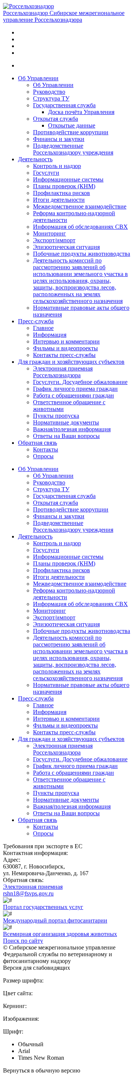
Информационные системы (68, 179)
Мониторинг (49, 233)
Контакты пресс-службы (64, 355)
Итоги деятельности (59, 199)
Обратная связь (37, 443)
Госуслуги (46, 173)
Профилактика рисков (61, 193)
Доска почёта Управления (81, 112)
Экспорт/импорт (54, 240)
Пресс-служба (36, 321)
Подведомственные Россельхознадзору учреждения (73, 149)
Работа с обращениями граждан (73, 395)
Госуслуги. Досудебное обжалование (80, 382)
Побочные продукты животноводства (81, 253)
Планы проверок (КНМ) (64, 186)
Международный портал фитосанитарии (55, 920)
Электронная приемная (33, 887)
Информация (49, 335)
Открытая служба (55, 119)
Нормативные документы (66, 422)
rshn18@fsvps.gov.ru (28, 893)
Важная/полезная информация (72, 429)
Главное (43, 328)
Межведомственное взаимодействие (79, 206)
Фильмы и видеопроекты (65, 348)
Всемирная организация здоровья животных (60, 934)
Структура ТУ (51, 98)
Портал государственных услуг (43, 907)
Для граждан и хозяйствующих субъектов (71, 361)
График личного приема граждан (75, 389)
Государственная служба (64, 105)
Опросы (43, 456)
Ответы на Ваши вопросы (66, 436)
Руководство (49, 91)
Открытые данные (71, 125)
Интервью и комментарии (66, 341)
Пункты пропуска (56, 415)
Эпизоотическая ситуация (66, 247)
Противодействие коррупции (70, 132)
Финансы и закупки (58, 139)
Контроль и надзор (57, 166)
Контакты (45, 449)
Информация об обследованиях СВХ (80, 227)
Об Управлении (38, 78)
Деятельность (35, 159)
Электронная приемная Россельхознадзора (63, 371)
